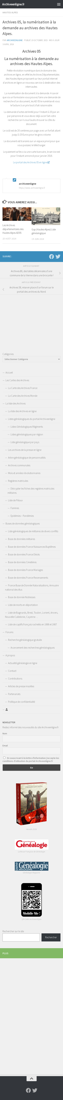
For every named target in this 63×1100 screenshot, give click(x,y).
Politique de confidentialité (21, 701)
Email (5, 745)
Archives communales (19, 465)
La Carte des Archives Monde (22, 395)
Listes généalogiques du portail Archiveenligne (31, 419)
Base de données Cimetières (22, 562)
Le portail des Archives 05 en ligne (30, 162)
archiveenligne (15, 40)
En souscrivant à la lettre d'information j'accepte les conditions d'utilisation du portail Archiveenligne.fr (31, 759)
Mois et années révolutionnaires (24, 473)
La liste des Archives (16, 403)
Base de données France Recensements (28, 577)
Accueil (9, 372)
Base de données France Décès (24, 554)
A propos (10, 655)
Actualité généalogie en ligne (22, 663)
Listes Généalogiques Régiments (27, 426)
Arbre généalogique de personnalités (27, 457)
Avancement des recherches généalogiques (33, 647)
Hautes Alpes (10, 12)
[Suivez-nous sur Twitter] (57, 256)
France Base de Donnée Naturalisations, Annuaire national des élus (32, 587)
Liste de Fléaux (15, 500)
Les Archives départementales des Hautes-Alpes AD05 (13, 229)
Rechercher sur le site (13, 931)
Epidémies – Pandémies (22, 515)
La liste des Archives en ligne (22, 411)
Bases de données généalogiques (23, 523)
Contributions (15, 678)
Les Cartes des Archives (17, 380)
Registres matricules (18, 480)
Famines (15, 508)
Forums (9, 632)
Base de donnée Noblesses (21, 597)
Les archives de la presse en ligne (24, 449)
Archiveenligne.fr (13, 4)
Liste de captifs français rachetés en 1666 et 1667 (32, 624)
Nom (5, 733)
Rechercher (51, 937)
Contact (12, 670)
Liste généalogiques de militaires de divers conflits (33, 531)
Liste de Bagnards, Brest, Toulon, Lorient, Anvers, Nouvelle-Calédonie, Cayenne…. (31, 614)
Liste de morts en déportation (23, 604)
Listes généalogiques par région (27, 434)
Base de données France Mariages (25, 570)
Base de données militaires (21, 539)
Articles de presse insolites (21, 686)
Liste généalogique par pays (25, 442)
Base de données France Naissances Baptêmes (32, 546)
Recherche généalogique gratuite (25, 639)
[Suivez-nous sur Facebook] (51, 256)
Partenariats (14, 694)
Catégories (8, 354)
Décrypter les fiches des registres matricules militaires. (31, 490)
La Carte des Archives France (22, 388)
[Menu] (59, 4)
